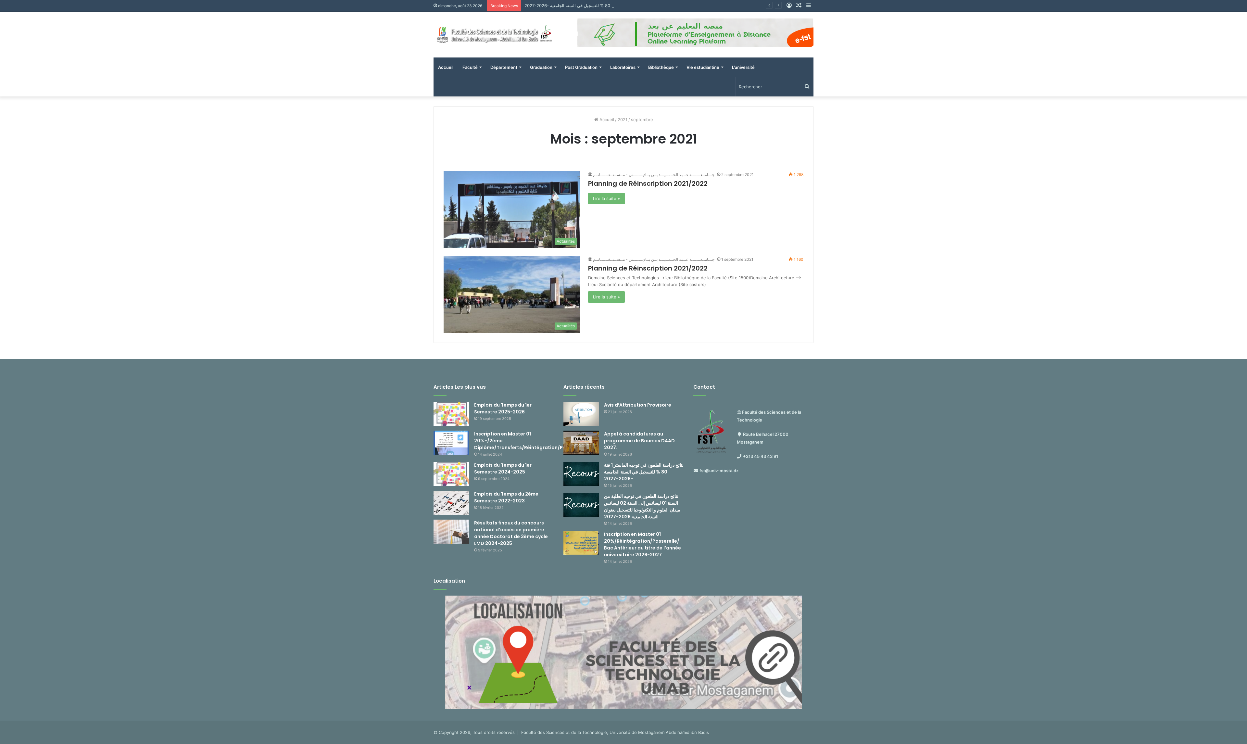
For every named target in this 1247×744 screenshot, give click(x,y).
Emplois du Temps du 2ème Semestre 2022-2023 (506, 497)
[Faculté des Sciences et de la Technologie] (494, 34)
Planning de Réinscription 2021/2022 (648, 183)
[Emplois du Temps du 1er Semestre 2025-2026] (451, 414)
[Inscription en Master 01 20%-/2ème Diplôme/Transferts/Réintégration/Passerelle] (451, 443)
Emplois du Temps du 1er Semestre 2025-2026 (503, 408)
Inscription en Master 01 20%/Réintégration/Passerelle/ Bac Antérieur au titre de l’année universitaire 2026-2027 (642, 544)
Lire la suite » (606, 198)
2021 (622, 119)
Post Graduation (581, 67)
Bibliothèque (661, 67)
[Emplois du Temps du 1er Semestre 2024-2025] (451, 474)
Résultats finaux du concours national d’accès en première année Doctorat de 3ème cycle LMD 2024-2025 (511, 533)
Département (503, 67)
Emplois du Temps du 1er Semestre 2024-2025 (503, 468)
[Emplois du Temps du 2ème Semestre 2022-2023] (451, 503)
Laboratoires (623, 67)
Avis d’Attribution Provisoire (637, 405)
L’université (743, 67)
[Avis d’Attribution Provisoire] (581, 414)
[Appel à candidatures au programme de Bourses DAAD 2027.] (581, 443)
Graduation (541, 67)
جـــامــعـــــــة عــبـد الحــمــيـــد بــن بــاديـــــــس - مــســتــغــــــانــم (653, 174)
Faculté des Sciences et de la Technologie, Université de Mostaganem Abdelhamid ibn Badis (615, 732)
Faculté (470, 67)
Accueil (445, 67)
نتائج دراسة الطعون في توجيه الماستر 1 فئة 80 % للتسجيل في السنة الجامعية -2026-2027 (606, 5)
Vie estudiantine (702, 67)
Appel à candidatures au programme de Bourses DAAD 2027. (639, 441)
